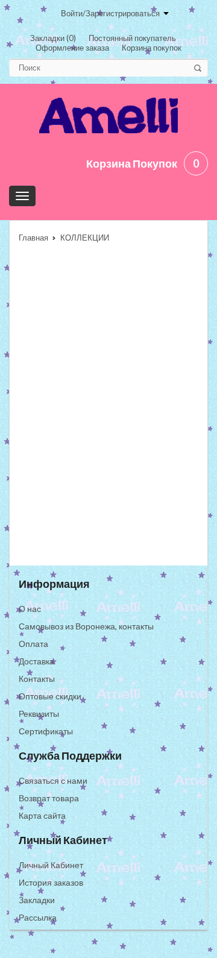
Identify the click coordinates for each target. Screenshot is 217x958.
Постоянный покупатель (132, 38)
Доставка (36, 661)
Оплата (33, 643)
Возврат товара (49, 798)
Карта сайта (42, 815)
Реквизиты (39, 713)
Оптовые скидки (50, 696)
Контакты (37, 678)
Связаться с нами (53, 780)
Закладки (37, 900)
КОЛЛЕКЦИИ (84, 237)
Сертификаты (46, 731)
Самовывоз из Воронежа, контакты (86, 626)
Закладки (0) (53, 38)
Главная (33, 237)
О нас (30, 608)
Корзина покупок (151, 47)
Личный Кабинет (51, 865)
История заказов (51, 882)
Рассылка (38, 917)
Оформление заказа (72, 47)
